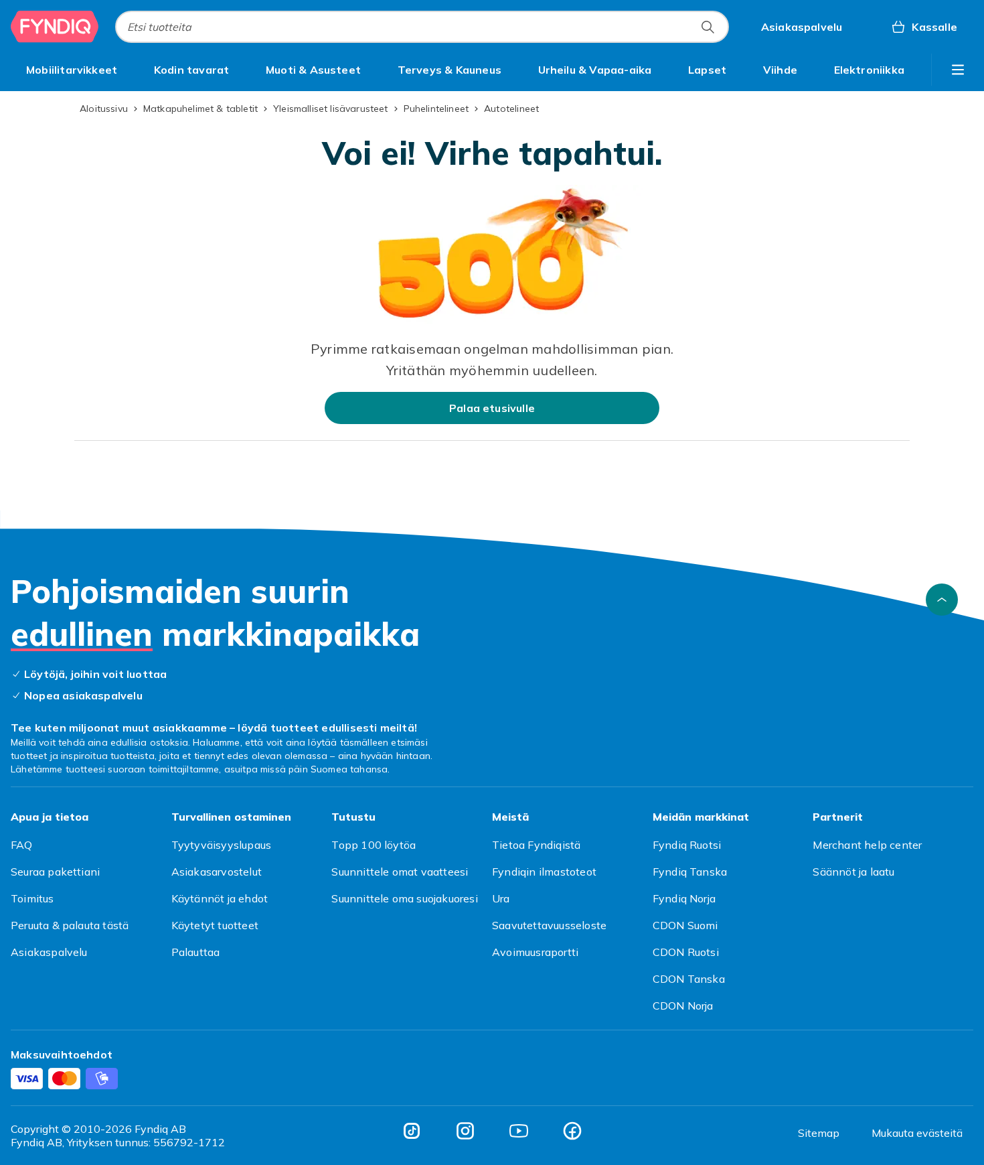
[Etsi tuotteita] (707, 27)
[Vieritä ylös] (942, 600)
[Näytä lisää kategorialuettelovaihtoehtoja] (958, 70)
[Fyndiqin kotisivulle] (55, 27)
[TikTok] (411, 1131)
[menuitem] (71, 70)
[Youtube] (518, 1131)
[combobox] (422, 27)
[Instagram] (465, 1131)
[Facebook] (572, 1131)
